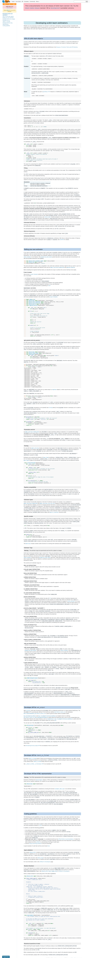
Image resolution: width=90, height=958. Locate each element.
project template (34, 274)
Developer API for (9, 18)
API (22, 1)
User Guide (18, 1)
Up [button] (9, 4)
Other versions (9, 7)
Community (32, 1)
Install (13, 1)
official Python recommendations (66, 839)
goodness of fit (46, 91)
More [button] (37, 1)
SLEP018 (28, 710)
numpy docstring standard (35, 843)
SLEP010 (62, 239)
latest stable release (32, 8)
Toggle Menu (6, 956)
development (55, 8)
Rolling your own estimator (8, 17)
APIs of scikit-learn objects (8, 16)
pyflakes (38, 842)
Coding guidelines (6, 25)
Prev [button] (5, 4)
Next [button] (14, 4)
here (49, 846)
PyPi (49, 285)
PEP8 (40, 825)
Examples (26, 1)
